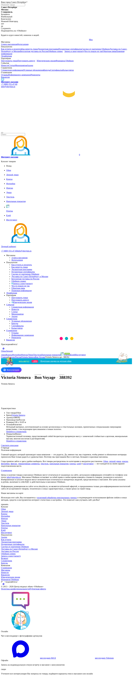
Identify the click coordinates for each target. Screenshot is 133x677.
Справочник (11, 319)
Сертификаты (56, 70)
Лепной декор (7, 511)
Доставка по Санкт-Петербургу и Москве (29, 276)
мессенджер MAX (48, 658)
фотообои (5, 464)
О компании (11, 330)
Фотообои (5, 516)
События (10, 305)
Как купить (6, 539)
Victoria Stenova (18, 415)
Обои (105, 461)
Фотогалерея (22, 44)
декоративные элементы (29, 464)
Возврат (4, 558)
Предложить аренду (26, 61)
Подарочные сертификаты (70, 49)
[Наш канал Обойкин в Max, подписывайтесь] (2, 79)
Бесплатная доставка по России (34, 51)
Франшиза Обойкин (65, 61)
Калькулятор (68, 70)
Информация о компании (19, 75)
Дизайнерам (6, 56)
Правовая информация (21, 290)
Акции (30, 65)
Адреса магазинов (9, 44)
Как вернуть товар (29, 49)
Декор (3, 521)
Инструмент (6, 532)
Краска (4, 514)
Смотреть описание (9, 445)
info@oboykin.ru (8, 86)
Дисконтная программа (48, 49)
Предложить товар (9, 61)
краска (125, 461)
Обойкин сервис (55, 51)
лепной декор (115, 461)
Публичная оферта (37, 589)
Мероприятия (21, 65)
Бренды (47, 70)
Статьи (12, 65)
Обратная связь (109, 51)
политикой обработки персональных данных (57, 497)
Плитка (4, 528)
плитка (72, 464)
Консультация (13, 370)
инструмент (88, 464)
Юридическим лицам (46, 61)
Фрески (4, 518)
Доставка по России (10, 551)
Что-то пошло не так (93, 51)
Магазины (5, 570)
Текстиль (5, 523)
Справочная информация (12, 70)
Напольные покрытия (10, 525)
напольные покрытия (58, 464)
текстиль (44, 464)
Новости (5, 65)
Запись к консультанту (74, 51)
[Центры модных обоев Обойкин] (66, 129)
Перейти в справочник (16, 431)
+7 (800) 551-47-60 (9, 84)
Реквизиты (35, 75)
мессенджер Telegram (104, 658)
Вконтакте (49, 39)
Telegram (5, 39)
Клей (3, 530)
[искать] (2, 132)
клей (79, 464)
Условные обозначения (33, 70)
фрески (14, 464)
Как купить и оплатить (11, 49)
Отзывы (4, 75)
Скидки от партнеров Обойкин (96, 49)
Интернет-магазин (9, 82)
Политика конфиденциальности (15, 589)
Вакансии (5, 77)
